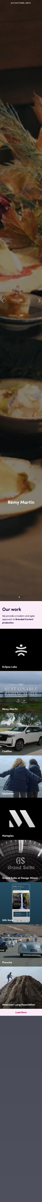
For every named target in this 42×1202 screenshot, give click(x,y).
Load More (21, 1012)
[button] (2, 300)
